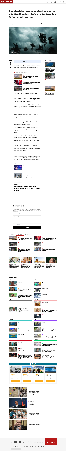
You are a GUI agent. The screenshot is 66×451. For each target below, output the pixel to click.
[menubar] (60, 2)
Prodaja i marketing (18, 446)
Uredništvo (12, 446)
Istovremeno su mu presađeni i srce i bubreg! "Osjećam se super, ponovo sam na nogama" (27, 188)
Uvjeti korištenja (25, 446)
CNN (31, 114)
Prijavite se (27, 227)
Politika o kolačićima (41, 446)
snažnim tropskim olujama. (25, 101)
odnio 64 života (24, 122)
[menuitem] (60, 1)
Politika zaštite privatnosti (33, 446)
